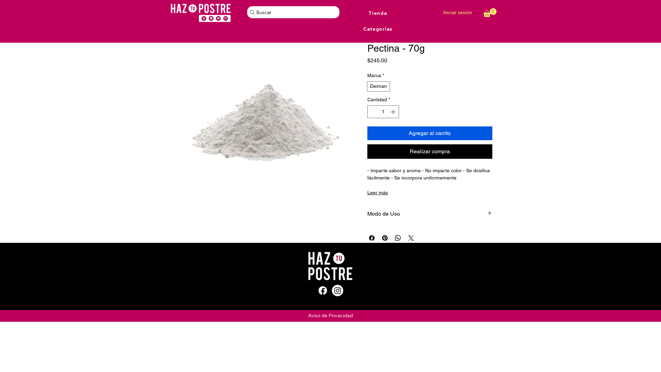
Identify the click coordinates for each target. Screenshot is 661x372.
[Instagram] (337, 290)
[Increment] (393, 112)
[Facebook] (322, 290)
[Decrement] (372, 112)
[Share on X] (411, 238)
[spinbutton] (383, 112)
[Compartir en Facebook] (372, 238)
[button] (489, 12)
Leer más (377, 192)
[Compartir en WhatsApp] (398, 238)
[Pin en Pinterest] (385, 238)
